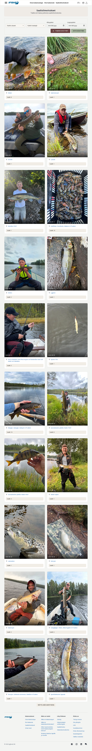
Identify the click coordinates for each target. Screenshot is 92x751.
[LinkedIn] (81, 744)
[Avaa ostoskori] (83, 3)
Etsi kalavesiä (29, 722)
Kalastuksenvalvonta (63, 730)
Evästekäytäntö (77, 734)
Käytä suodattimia (78, 31)
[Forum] (86, 744)
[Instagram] (76, 744)
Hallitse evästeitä (78, 737)
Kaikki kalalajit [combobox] (32, 26)
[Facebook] (72, 744)
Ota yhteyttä (76, 722)
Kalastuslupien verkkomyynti (61, 723)
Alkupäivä (50, 22)
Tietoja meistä (77, 719)
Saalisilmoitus (61, 727)
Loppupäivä (71, 22)
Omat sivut (28, 728)
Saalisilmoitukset (30, 725)
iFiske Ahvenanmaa (78, 731)
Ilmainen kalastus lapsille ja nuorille (48, 734)
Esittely (59, 719)
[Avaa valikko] (6, 2)
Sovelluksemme (77, 728)
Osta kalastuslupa (30, 719)
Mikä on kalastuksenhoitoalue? (47, 723)
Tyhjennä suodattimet (61, 31)
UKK (74, 725)
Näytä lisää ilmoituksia (46, 705)
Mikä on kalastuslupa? (47, 719)
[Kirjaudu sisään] (86, 3)
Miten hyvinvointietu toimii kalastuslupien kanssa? (47, 728)
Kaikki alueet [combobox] (11, 26)
